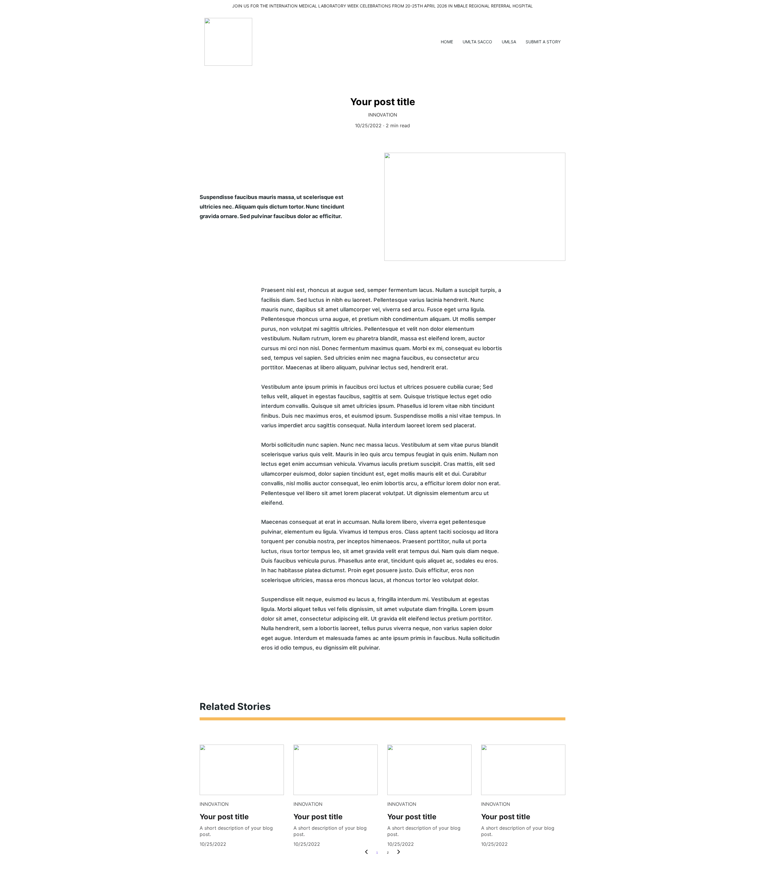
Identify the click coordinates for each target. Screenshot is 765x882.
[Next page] (398, 852)
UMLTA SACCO (477, 41)
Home (447, 41)
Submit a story (543, 41)
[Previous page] (366, 852)
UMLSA (509, 41)
